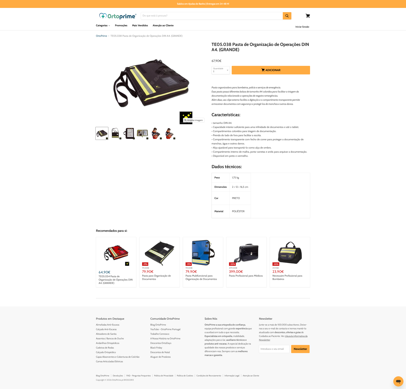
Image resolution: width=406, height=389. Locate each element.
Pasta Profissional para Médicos (246, 275)
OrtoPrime (101, 36)
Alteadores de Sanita (106, 333)
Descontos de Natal (160, 352)
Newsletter (300, 349)
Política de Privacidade (163, 375)
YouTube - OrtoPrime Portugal (165, 329)
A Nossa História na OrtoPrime (165, 338)
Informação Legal (232, 375)
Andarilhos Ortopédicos (107, 343)
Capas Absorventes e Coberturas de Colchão (117, 356)
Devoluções (118, 375)
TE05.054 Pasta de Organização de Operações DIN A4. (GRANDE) (116, 280)
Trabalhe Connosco (159, 333)
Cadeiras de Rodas (105, 347)
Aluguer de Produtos (160, 356)
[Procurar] (287, 15)
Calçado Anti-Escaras (106, 329)
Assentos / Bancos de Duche (110, 338)
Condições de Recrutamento (208, 375)
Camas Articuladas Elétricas (109, 361)
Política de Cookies (185, 375)
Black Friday (156, 347)
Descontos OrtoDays (160, 343)
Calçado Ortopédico (106, 352)
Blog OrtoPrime (158, 324)
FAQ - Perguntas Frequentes (138, 375)
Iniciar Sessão (302, 26)
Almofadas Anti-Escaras (107, 324)
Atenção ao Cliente (251, 375)
